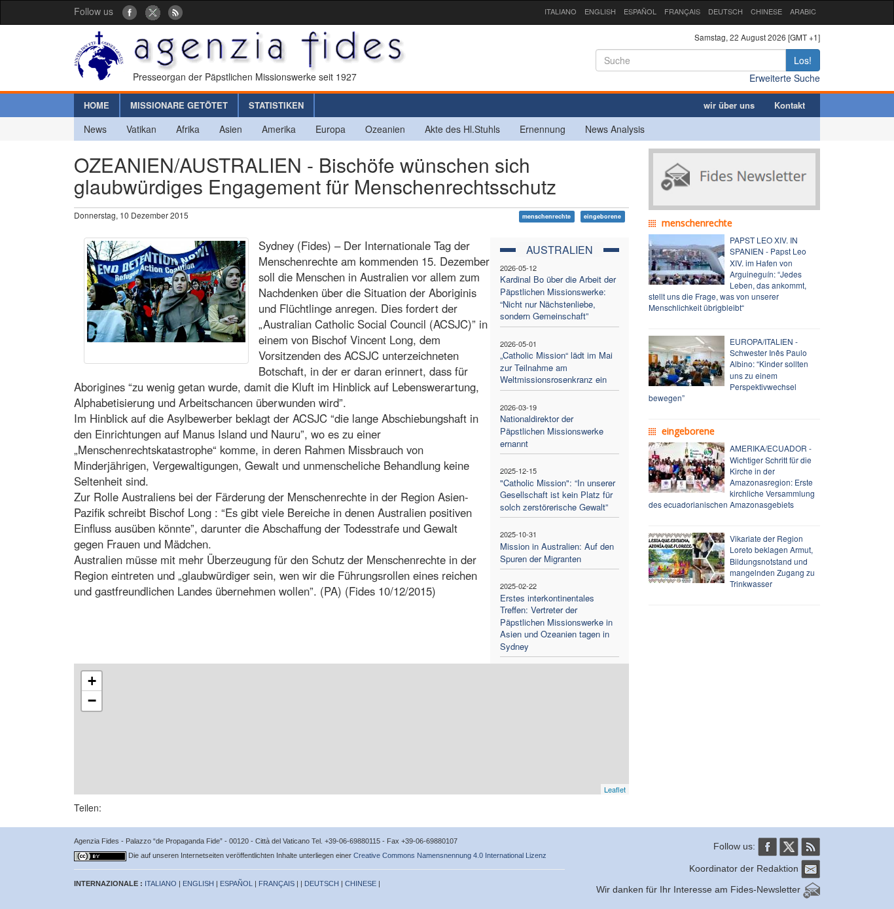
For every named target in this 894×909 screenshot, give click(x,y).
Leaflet (615, 789)
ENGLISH (600, 11)
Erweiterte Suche (784, 77)
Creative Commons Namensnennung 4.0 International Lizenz (449, 855)
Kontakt (789, 105)
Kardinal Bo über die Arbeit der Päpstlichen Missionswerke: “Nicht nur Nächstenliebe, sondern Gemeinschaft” (558, 297)
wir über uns (729, 105)
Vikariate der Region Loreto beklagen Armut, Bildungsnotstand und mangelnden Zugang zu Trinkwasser (772, 561)
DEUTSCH (725, 11)
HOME (96, 105)
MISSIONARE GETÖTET (179, 105)
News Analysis (615, 128)
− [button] (92, 700)
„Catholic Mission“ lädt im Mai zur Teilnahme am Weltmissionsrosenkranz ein (556, 367)
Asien (230, 128)
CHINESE (766, 11)
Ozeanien (385, 128)
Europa (330, 128)
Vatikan (141, 128)
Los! (803, 60)
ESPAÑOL (640, 11)
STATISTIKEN (276, 105)
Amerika (279, 128)
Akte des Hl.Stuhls (462, 128)
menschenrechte (546, 216)
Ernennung (542, 128)
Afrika (188, 128)
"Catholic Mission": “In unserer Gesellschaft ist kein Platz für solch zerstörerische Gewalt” (557, 494)
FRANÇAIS (682, 11)
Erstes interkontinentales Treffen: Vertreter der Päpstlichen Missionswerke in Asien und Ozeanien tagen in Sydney (556, 622)
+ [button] (92, 681)
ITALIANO (561, 11)
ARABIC (803, 11)
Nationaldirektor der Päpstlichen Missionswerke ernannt (551, 430)
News (95, 128)
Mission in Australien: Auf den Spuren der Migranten (557, 552)
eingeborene (602, 216)
